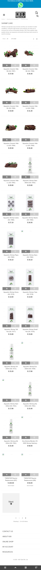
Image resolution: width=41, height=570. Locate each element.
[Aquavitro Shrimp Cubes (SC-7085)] (11, 203)
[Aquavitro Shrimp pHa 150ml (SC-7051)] (30, 389)
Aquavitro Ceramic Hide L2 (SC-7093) (30, 144)
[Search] (37, 16)
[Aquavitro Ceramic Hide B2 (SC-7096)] (30, 54)
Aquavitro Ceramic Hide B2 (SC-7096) (30, 70)
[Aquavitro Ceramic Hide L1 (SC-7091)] (11, 165)
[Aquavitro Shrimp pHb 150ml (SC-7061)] (11, 426)
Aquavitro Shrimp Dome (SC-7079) (11, 293)
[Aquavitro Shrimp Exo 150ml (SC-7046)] (30, 352)
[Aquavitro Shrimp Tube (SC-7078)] (30, 277)
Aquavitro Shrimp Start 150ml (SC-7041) (11, 405)
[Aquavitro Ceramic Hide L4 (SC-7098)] (30, 91)
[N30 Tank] (20, 15)
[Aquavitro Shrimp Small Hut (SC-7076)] (30, 314)
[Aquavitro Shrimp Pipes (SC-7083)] (11, 240)
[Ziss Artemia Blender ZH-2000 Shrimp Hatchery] (30, 426)
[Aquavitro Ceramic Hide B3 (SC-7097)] (11, 54)
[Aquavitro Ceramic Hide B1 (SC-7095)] (11, 91)
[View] (6, 474)
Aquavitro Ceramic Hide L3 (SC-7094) (11, 144)
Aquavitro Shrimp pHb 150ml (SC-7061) (11, 442)
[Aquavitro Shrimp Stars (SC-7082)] (30, 240)
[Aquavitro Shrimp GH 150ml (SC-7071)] (11, 352)
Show (4, 38)
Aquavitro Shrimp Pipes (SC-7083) (11, 256)
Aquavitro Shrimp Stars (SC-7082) (30, 256)
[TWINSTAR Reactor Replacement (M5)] (30, 463)
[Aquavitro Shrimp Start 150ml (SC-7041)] (11, 389)
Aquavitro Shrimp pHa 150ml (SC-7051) (30, 405)
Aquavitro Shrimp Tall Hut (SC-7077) (11, 330)
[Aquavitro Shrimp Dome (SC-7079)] (11, 277)
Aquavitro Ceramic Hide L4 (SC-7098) (30, 107)
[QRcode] (25, 567)
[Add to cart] (6, 65)
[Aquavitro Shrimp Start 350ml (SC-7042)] (30, 165)
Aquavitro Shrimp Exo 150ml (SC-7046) (30, 367)
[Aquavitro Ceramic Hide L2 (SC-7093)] (30, 128)
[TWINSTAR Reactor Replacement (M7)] (11, 463)
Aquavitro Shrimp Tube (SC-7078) (30, 293)
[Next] (37, 38)
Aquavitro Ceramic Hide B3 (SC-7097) (11, 70)
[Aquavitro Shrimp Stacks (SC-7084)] (30, 203)
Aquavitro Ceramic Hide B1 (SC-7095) (11, 107)
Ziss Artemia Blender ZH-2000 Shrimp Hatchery (30, 442)
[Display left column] (5, 567)
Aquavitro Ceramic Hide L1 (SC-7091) (11, 181)
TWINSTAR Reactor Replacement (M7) (11, 479)
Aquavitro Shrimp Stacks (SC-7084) (30, 219)
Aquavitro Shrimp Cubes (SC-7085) (11, 219)
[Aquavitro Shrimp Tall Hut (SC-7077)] (11, 314)
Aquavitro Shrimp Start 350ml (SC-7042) (30, 181)
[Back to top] (15, 567)
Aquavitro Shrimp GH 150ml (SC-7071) (11, 367)
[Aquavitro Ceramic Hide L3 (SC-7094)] (11, 128)
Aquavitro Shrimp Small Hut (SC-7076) (30, 330)
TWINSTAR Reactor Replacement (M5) (30, 479)
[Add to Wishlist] (15, 65)
